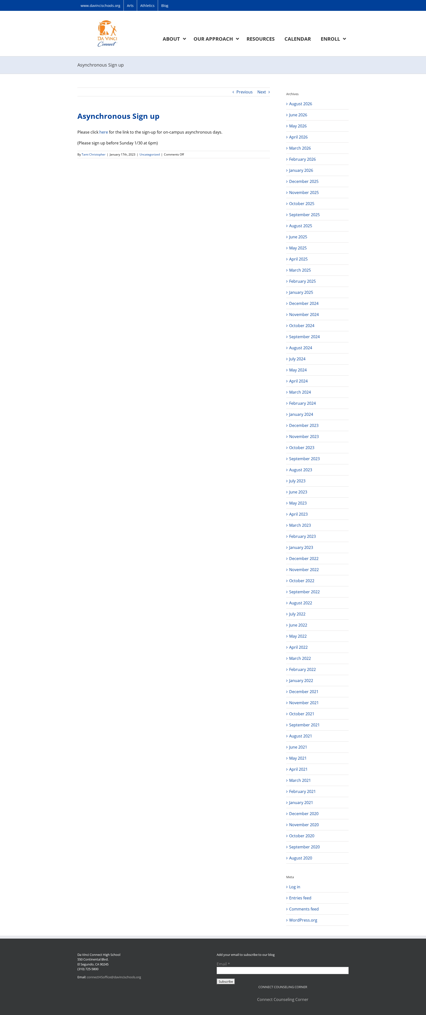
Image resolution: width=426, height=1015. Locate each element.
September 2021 (304, 725)
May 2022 (298, 636)
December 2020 (304, 813)
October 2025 (301, 203)
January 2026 (301, 170)
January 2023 (301, 547)
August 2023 (300, 469)
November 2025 (304, 192)
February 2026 (302, 159)
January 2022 (301, 680)
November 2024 (304, 314)
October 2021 (301, 714)
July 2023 (297, 481)
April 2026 (298, 137)
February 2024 (302, 403)
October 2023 (301, 447)
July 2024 (297, 359)
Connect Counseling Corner (282, 999)
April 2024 (298, 381)
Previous (244, 92)
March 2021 (300, 780)
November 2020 (304, 824)
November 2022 (304, 569)
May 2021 (298, 758)
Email (223, 964)
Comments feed (304, 909)
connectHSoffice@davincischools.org (114, 977)
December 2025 (304, 181)
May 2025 (298, 248)
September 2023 (304, 458)
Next (261, 92)
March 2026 (300, 148)
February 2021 (302, 791)
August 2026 (300, 103)
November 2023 (304, 436)
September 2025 (304, 214)
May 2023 (298, 503)
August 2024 (300, 347)
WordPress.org (303, 920)
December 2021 (304, 691)
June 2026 (298, 115)
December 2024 (304, 303)
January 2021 (301, 802)
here (103, 132)
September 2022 (304, 592)
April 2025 (298, 259)
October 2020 (301, 836)
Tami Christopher (94, 154)
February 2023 (302, 536)
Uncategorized (150, 154)
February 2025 (302, 281)
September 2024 (304, 336)
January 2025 (301, 292)
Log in (294, 887)
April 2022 (298, 647)
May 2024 (298, 370)
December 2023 (304, 425)
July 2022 (297, 614)
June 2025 (298, 237)
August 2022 (300, 603)
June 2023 (298, 492)
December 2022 (304, 558)
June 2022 (298, 625)
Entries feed (300, 898)
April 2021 (298, 769)
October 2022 (301, 580)
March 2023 (300, 525)
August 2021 (300, 736)
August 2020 (300, 858)
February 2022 (302, 669)
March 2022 (300, 658)
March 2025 (300, 270)
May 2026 (298, 126)
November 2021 (304, 702)
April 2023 (298, 514)
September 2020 (304, 847)
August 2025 (300, 225)
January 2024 (301, 414)
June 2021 (298, 747)
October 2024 (301, 325)
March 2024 (300, 392)
